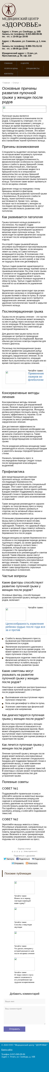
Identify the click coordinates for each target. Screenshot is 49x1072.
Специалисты (32, 69)
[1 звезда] (13, 851)
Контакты (8, 74)
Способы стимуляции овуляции (23, 926)
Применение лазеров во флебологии (36, 376)
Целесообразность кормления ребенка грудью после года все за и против (25, 626)
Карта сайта (6, 1049)
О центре (25, 63)
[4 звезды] (20, 851)
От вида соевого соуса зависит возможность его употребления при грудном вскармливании (24, 978)
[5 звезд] (22, 851)
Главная (8, 63)
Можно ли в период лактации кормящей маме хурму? (22, 900)
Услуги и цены (11, 69)
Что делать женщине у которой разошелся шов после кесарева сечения (24, 951)
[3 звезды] (17, 851)
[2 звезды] (15, 851)
